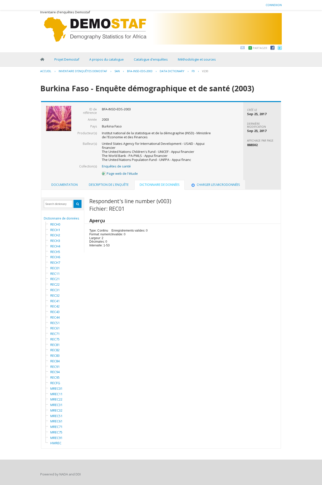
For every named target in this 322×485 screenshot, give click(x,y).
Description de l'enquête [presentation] (109, 185)
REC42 (55, 306)
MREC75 (56, 432)
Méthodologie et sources (197, 59)
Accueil (45, 71)
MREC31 (56, 405)
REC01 (55, 268)
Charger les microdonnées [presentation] (218, 185)
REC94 (55, 372)
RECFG (55, 383)
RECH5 (55, 252)
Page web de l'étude (122, 173)
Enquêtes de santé (116, 166)
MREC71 (56, 427)
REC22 (55, 284)
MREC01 (56, 388)
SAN (117, 71)
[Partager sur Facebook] (272, 48)
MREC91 (56, 438)
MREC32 (56, 410)
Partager (260, 48)
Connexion (274, 5)
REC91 (55, 367)
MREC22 (56, 399)
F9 (193, 71)
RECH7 (55, 262)
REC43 (55, 312)
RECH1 (55, 230)
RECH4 (55, 246)
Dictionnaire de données (61, 218)
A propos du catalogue (106, 59)
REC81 (55, 345)
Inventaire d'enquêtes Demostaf (83, 71)
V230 (205, 71)
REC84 (55, 361)
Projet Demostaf (66, 59)
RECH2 (55, 235)
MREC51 (56, 416)
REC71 (55, 334)
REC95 (55, 377)
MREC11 (56, 394)
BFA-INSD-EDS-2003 (139, 71)
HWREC (55, 443)
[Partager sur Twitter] (280, 48)
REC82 (55, 350)
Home (42, 59)
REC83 (55, 356)
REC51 (55, 323)
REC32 (55, 295)
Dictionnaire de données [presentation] (159, 185)
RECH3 (55, 241)
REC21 (55, 279)
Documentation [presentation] (64, 185)
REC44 (55, 317)
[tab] (64, 185)
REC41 (55, 301)
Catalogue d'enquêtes (151, 59)
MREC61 (56, 421)
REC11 (55, 274)
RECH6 (55, 257)
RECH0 (55, 224)
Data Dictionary (172, 71)
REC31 (55, 290)
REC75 (55, 339)
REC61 (55, 328)
